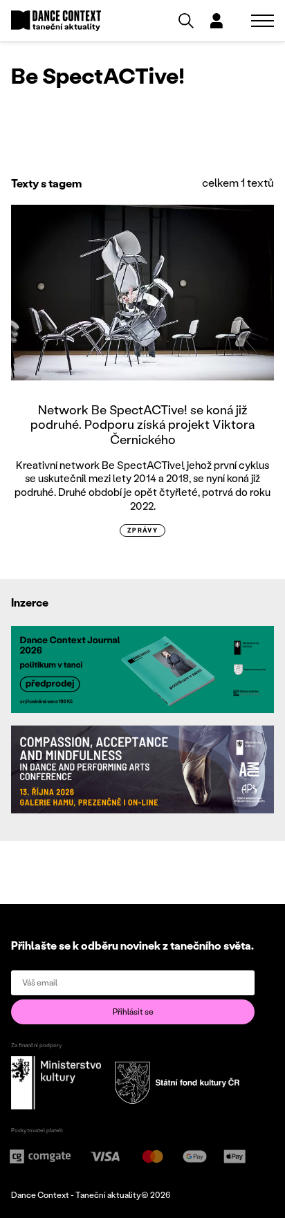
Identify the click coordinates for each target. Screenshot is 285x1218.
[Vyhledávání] (186, 20)
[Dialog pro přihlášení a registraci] (216, 20)
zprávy (142, 530)
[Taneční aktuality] (56, 21)
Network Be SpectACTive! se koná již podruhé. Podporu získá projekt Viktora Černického (142, 424)
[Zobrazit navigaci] (262, 20)
